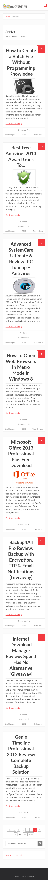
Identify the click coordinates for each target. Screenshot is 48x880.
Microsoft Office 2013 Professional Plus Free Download (21, 454)
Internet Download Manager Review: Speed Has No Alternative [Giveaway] (21, 657)
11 (41, 540)
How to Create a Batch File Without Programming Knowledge (21, 62)
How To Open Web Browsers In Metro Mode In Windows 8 (21, 367)
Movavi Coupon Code (14, 855)
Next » (31, 834)
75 (25, 834)
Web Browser (37, 429)
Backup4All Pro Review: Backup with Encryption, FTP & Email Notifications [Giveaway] (21, 560)
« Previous (11, 830)
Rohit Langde (10, 135)
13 (41, 146)
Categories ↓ (38, 231)
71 (41, 637)
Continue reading (14, 123)
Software (38, 135)
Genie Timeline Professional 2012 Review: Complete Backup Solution (21, 755)
